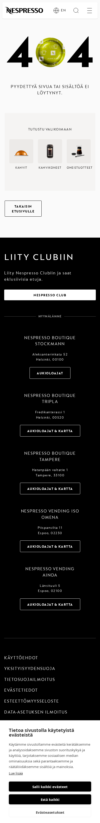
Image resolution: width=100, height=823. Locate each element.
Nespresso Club (49, 295)
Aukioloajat (50, 373)
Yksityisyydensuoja (29, 668)
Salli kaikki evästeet (50, 786)
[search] (76, 10)
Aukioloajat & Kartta (50, 431)
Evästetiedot (21, 690)
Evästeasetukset (50, 812)
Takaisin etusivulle (23, 209)
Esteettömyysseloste (31, 701)
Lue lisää (16, 773)
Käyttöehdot (21, 658)
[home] (24, 10)
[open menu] (89, 10)
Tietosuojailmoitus (29, 679)
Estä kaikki (50, 799)
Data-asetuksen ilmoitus (35, 712)
